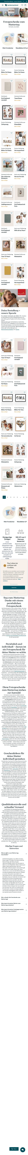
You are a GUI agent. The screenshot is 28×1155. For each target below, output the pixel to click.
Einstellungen (14, 584)
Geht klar (14, 587)
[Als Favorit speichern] (11, 54)
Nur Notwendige (14, 591)
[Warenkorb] (25, 5)
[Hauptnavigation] (2, 5)
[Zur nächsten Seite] (27, 497)
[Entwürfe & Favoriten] (22, 5)
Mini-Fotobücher (8, 48)
